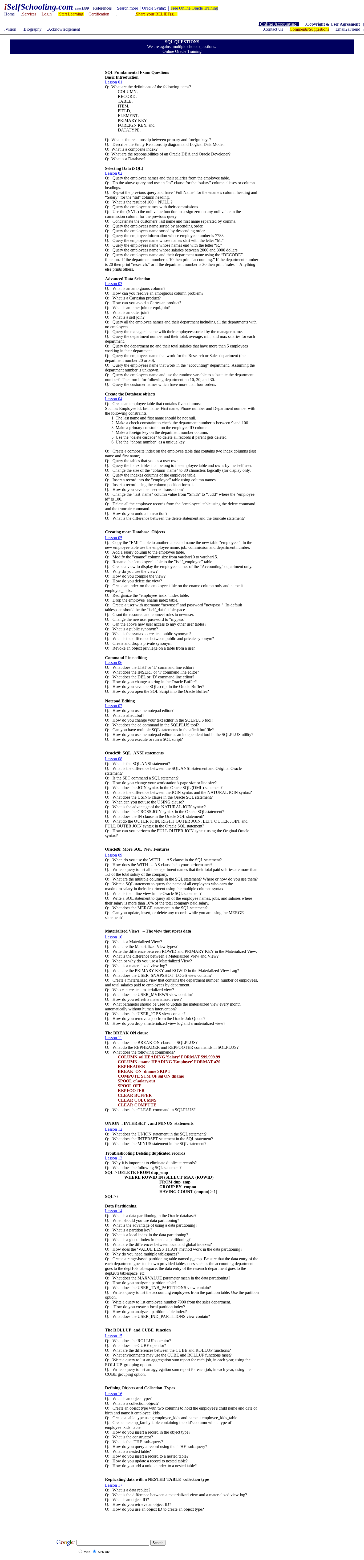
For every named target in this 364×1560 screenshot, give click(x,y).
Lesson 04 (113, 399)
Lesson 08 (113, 759)
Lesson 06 (113, 662)
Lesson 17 (113, 1485)
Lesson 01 (113, 82)
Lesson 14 (113, 1211)
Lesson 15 (113, 1336)
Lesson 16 (113, 1393)
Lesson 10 (113, 937)
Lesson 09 (113, 855)
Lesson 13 (113, 1158)
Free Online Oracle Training (194, 8)
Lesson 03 (113, 283)
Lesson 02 (113, 173)
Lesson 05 (113, 537)
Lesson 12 (113, 1129)
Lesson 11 (113, 1037)
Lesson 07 (113, 705)
